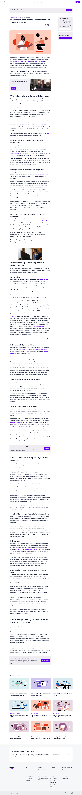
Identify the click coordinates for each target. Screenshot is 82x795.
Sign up (77, 2)
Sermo (27, 767)
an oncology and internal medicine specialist (26, 549)
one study (40, 185)
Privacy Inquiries (65, 776)
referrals (36, 194)
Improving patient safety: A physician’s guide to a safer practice (62, 737)
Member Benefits (26, 2)
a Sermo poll (33, 112)
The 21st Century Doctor (25, 17)
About (18, 2)
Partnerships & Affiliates (42, 776)
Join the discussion (45, 660)
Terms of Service (65, 772)
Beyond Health (12, 735)
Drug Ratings (35, 2)
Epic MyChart (26, 349)
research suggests (39, 61)
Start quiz (69, 10)
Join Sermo (65, 38)
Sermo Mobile (15, 277)
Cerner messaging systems (40, 349)
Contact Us (28, 780)
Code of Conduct (65, 774)
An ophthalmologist (39, 326)
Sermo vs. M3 (52, 780)
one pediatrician (42, 297)
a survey (14, 172)
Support (51, 769)
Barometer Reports (53, 784)
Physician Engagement (42, 772)
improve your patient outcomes (21, 61)
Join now (13, 88)
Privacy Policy (64, 769)
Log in (72, 2)
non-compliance (21, 221)
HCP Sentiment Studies (54, 786)
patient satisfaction (43, 174)
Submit (70, 29)
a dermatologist (42, 124)
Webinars (52, 776)
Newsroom (11, 2)
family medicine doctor (16, 422)
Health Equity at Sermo (30, 776)
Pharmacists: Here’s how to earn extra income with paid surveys (18, 737)
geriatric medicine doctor (26, 101)
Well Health (32, 382)
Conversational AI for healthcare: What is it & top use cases (18, 716)
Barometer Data (53, 782)
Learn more (47, 448)
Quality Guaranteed (41, 774)
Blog (41, 2)
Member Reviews (29, 778)
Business (40, 767)
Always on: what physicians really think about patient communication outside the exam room (40, 738)
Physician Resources (48, 2)
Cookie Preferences (66, 778)
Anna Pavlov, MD (17, 26)
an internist (28, 428)
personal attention (24, 189)
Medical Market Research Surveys (43, 779)
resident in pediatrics (27, 124)
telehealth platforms (36, 409)
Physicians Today (56, 691)
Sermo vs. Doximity (53, 778)
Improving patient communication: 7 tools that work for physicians (18, 694)
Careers (27, 772)
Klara (25, 382)
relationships (46, 133)
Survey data (13, 316)
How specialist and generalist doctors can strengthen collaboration (62, 716)
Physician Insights (41, 769)
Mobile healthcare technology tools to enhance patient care (40, 694)
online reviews (20, 194)
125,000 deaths (44, 221)
